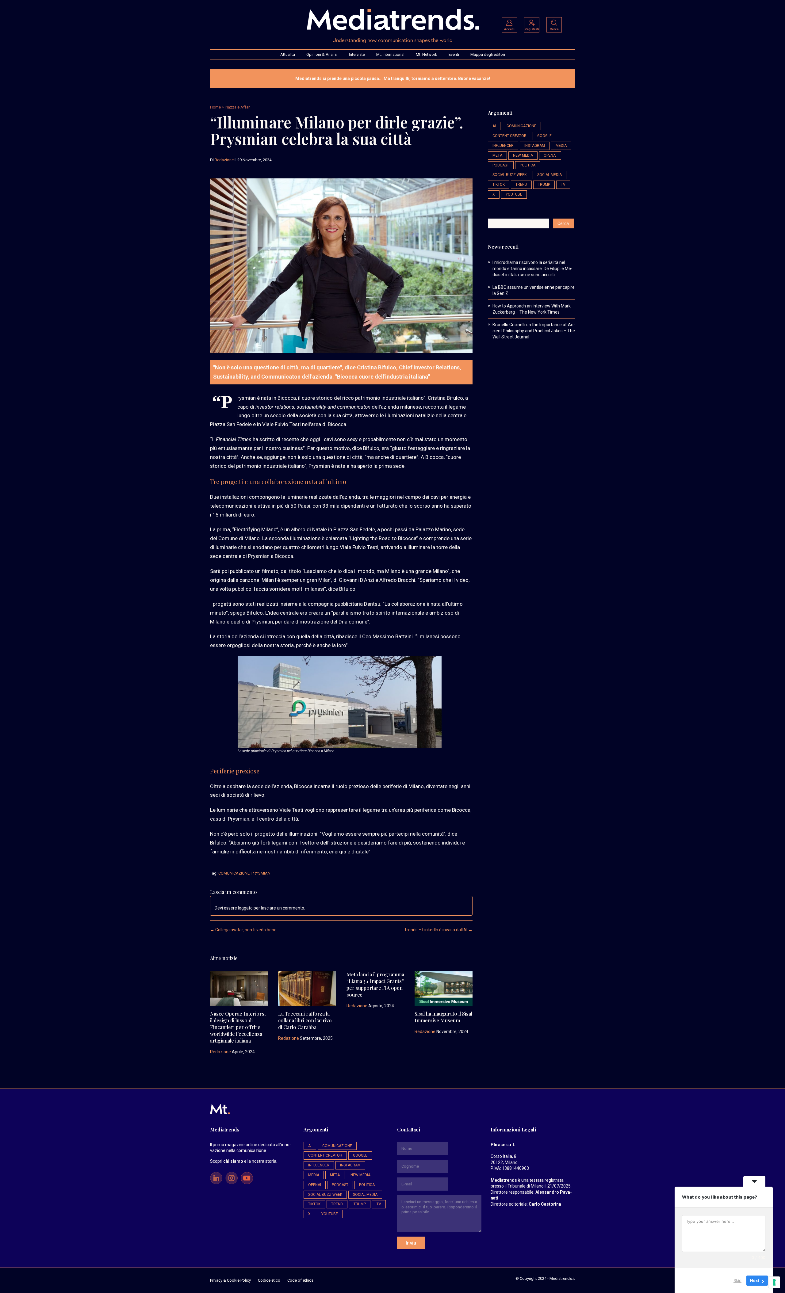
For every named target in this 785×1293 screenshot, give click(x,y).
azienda (351, 497)
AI (494, 126)
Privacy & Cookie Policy (230, 1280)
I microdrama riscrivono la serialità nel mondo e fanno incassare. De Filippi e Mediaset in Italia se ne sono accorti (532, 268)
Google (544, 136)
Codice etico (269, 1280)
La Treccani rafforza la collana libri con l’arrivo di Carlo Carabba (305, 1020)
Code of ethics (300, 1280)
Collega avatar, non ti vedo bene (243, 929)
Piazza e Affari (238, 107)
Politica (527, 165)
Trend (521, 184)
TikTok (498, 184)
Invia (411, 1243)
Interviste (357, 54)
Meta (497, 155)
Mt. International (390, 54)
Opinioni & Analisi (322, 54)
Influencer (503, 145)
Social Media (549, 175)
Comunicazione (234, 873)
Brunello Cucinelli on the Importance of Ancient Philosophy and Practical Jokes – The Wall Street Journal (533, 330)
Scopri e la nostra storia (243, 1161)
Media (561, 145)
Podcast (500, 165)
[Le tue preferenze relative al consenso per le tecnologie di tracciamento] (774, 1282)
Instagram (534, 145)
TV (563, 184)
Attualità (287, 54)
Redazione (224, 160)
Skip (737, 1280)
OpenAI (550, 155)
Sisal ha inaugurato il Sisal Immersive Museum (443, 1017)
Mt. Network (426, 54)
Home (215, 107)
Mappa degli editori (487, 54)
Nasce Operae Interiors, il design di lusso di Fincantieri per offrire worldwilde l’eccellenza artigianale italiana (238, 1027)
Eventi (454, 54)
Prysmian (260, 873)
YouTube (514, 194)
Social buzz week (509, 175)
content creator (509, 136)
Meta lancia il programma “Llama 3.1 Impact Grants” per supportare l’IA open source (375, 984)
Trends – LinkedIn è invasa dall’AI (438, 929)
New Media (523, 155)
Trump (544, 184)
